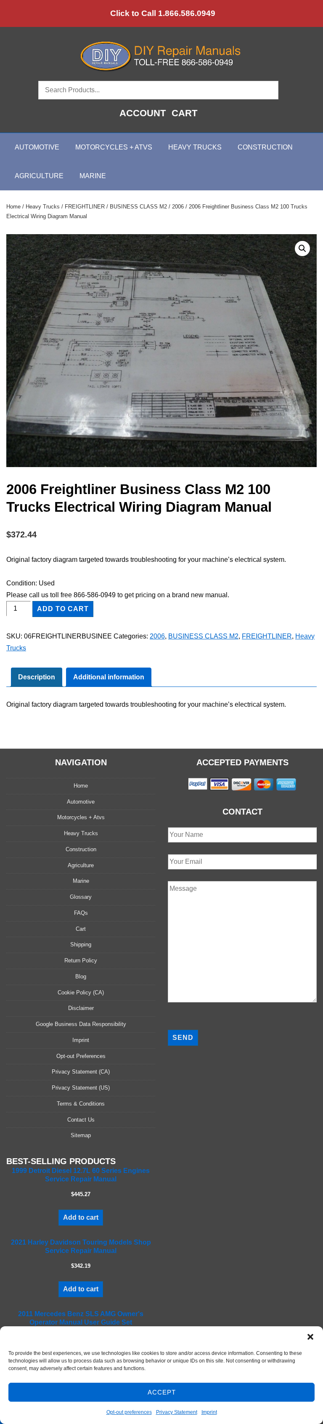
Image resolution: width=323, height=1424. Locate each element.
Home (13, 206)
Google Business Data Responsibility (81, 1024)
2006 (178, 206)
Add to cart (63, 608)
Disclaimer (81, 1008)
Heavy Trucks (195, 147)
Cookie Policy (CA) (81, 992)
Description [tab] (36, 677)
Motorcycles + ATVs (113, 147)
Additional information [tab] (108, 677)
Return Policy (80, 960)
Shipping (80, 944)
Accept (162, 1392)
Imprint (209, 1412)
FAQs (81, 913)
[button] (310, 1337)
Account (142, 113)
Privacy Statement (176, 1412)
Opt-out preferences (129, 1412)
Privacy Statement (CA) (81, 1072)
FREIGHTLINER (85, 206)
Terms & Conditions (81, 1104)
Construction (265, 147)
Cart (184, 113)
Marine (92, 175)
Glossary (81, 897)
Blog (80, 976)
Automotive (37, 147)
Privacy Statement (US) (81, 1088)
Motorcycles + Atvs (81, 817)
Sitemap (81, 1135)
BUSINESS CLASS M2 (138, 206)
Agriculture (39, 175)
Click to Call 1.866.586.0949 (162, 13)
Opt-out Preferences (81, 1056)
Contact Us (81, 1120)
